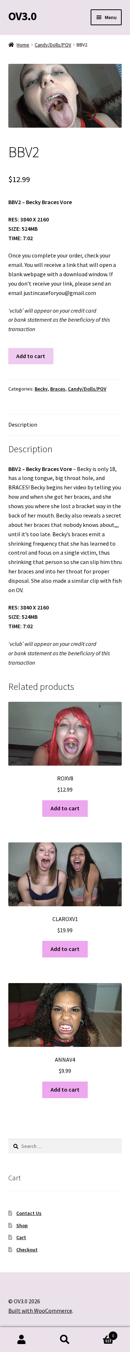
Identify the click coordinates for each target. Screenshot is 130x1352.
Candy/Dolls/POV (53, 44)
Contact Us (29, 1213)
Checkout (27, 1249)
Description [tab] (22, 424)
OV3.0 (22, 16)
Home (23, 44)
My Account (21, 1339)
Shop (22, 1225)
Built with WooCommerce (40, 1310)
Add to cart (30, 356)
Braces (57, 389)
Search (65, 1339)
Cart (21, 1237)
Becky (41, 389)
